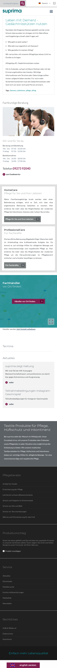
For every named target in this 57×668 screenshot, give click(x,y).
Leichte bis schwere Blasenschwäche (18, 495)
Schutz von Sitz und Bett (12, 506)
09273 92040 (21, 168)
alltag (34, 90)
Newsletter (7, 603)
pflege (28, 90)
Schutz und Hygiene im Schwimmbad (18, 500)
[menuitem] (13, 3)
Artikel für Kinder (10, 484)
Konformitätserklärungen (13, 592)
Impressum (7, 639)
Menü (50, 11)
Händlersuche (8, 587)
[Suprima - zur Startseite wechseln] (12, 11)
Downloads (7, 581)
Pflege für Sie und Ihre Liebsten (19, 219)
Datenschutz (8, 634)
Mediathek (7, 598)
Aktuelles (6, 576)
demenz (13, 90)
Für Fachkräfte (12, 265)
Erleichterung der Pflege (13, 489)
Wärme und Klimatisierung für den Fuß (19, 517)
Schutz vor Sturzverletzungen (15, 511)
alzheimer (21, 90)
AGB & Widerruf (9, 628)
